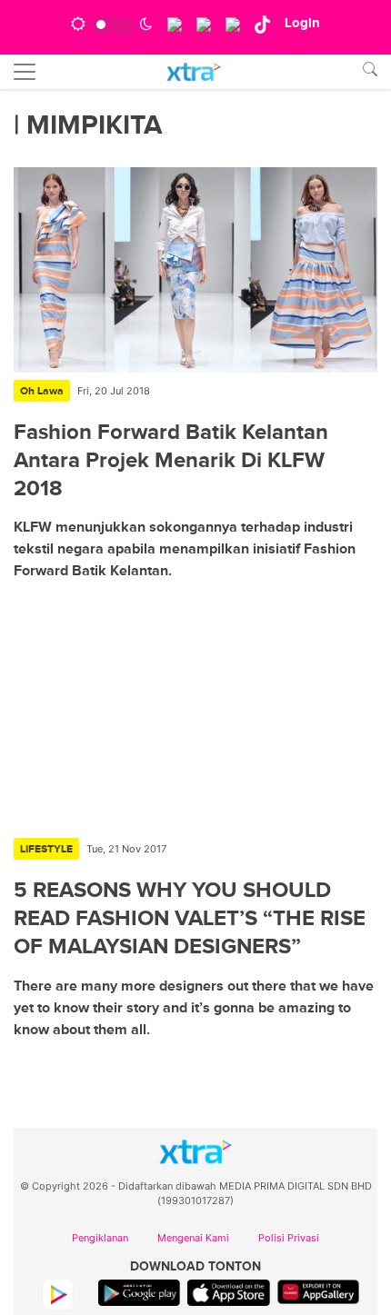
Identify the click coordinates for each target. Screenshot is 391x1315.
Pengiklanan (100, 1237)
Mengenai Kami (193, 1237)
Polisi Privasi (288, 1237)
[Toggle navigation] (24, 72)
